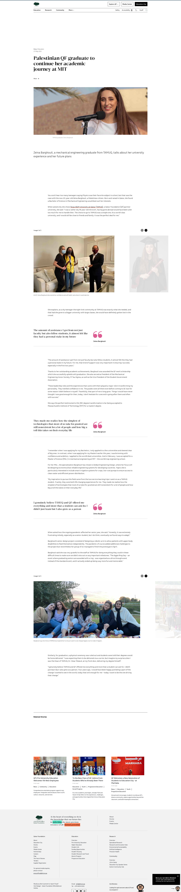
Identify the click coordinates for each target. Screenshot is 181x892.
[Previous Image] (142, 230)
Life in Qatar (113, 862)
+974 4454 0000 (79, 886)
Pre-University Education (79, 842)
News (35, 787)
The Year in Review (39, 858)
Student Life (75, 847)
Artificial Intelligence (115, 849)
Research (48, 10)
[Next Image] (146, 230)
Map (35, 856)
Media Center (127, 4)
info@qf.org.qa (80, 884)
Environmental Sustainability (118, 847)
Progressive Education (95, 787)
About (111, 817)
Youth (84, 787)
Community (60, 10)
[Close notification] (178, 876)
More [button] (70, 10)
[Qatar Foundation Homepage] (37, 4)
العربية (141, 10)
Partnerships (37, 851)
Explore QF (113, 4)
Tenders (36, 861)
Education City (38, 842)
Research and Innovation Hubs (118, 845)
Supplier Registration (40, 863)
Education (37, 10)
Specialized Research (115, 842)
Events (111, 821)
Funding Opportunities (78, 849)
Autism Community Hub (116, 867)
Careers (36, 854)
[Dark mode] (136, 10)
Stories (111, 819)
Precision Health (114, 851)
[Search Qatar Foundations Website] (146, 10)
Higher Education (77, 845)
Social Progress (77, 789)
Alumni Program (76, 856)
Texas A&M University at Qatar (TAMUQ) (86, 207)
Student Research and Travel (80, 854)
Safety (117, 10)
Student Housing (77, 851)
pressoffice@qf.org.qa (40, 873)
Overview (74, 840)
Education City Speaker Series (118, 864)
